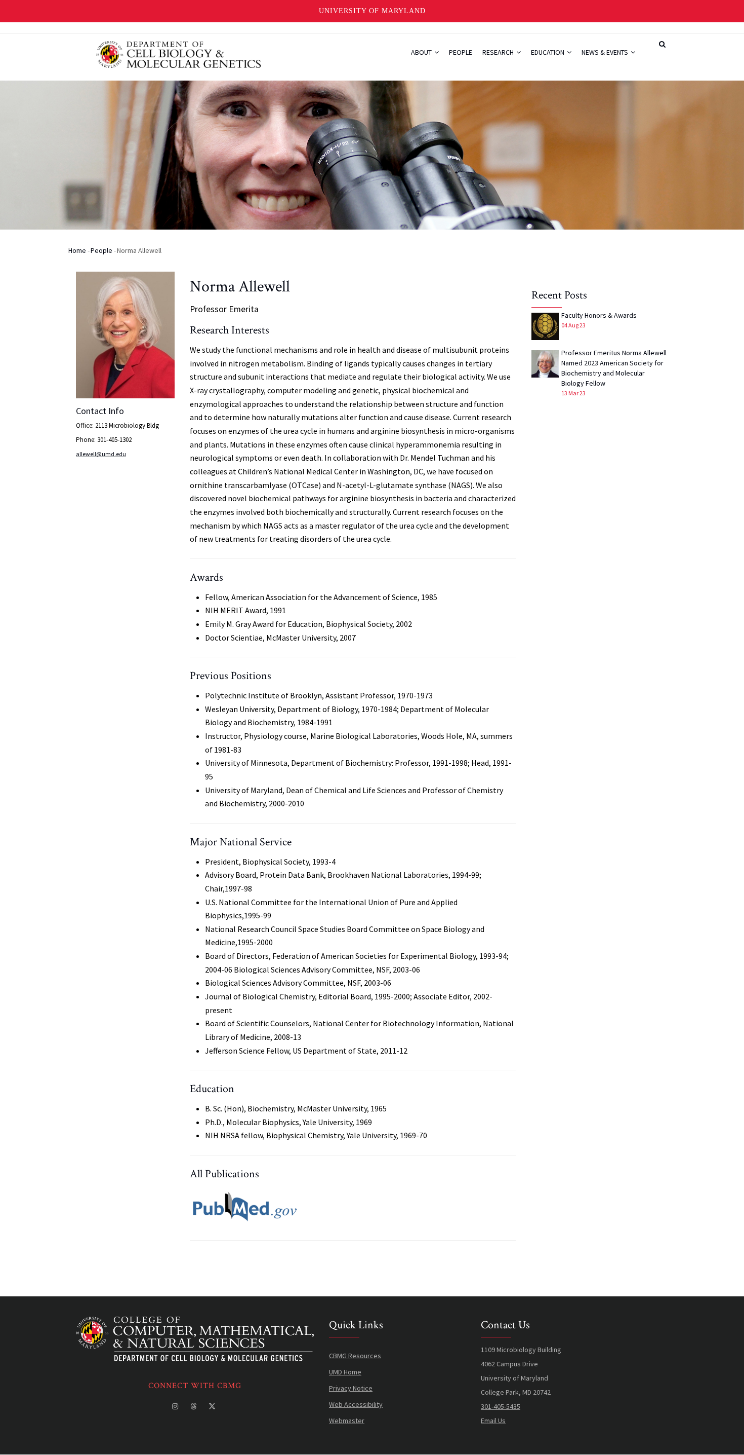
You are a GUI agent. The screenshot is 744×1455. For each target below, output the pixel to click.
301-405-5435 (500, 1406)
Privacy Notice (351, 1388)
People (460, 52)
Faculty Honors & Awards (599, 315)
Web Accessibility (356, 1404)
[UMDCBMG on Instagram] (176, 1406)
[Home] (178, 53)
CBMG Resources (355, 1355)
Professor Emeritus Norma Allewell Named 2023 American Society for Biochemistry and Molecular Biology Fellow (614, 368)
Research (498, 52)
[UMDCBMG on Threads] (194, 1406)
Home (77, 250)
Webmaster (346, 1420)
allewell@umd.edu (101, 454)
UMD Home (345, 1371)
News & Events (606, 52)
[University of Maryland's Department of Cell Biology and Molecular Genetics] (195, 1323)
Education (548, 52)
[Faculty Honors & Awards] (545, 326)
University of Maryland (372, 11)
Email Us (493, 1420)
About (422, 52)
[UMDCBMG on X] (213, 1406)
